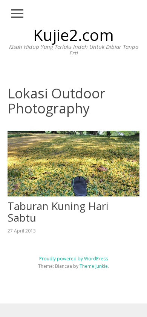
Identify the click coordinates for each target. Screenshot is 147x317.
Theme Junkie (94, 266)
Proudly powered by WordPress (73, 258)
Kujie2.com (73, 34)
